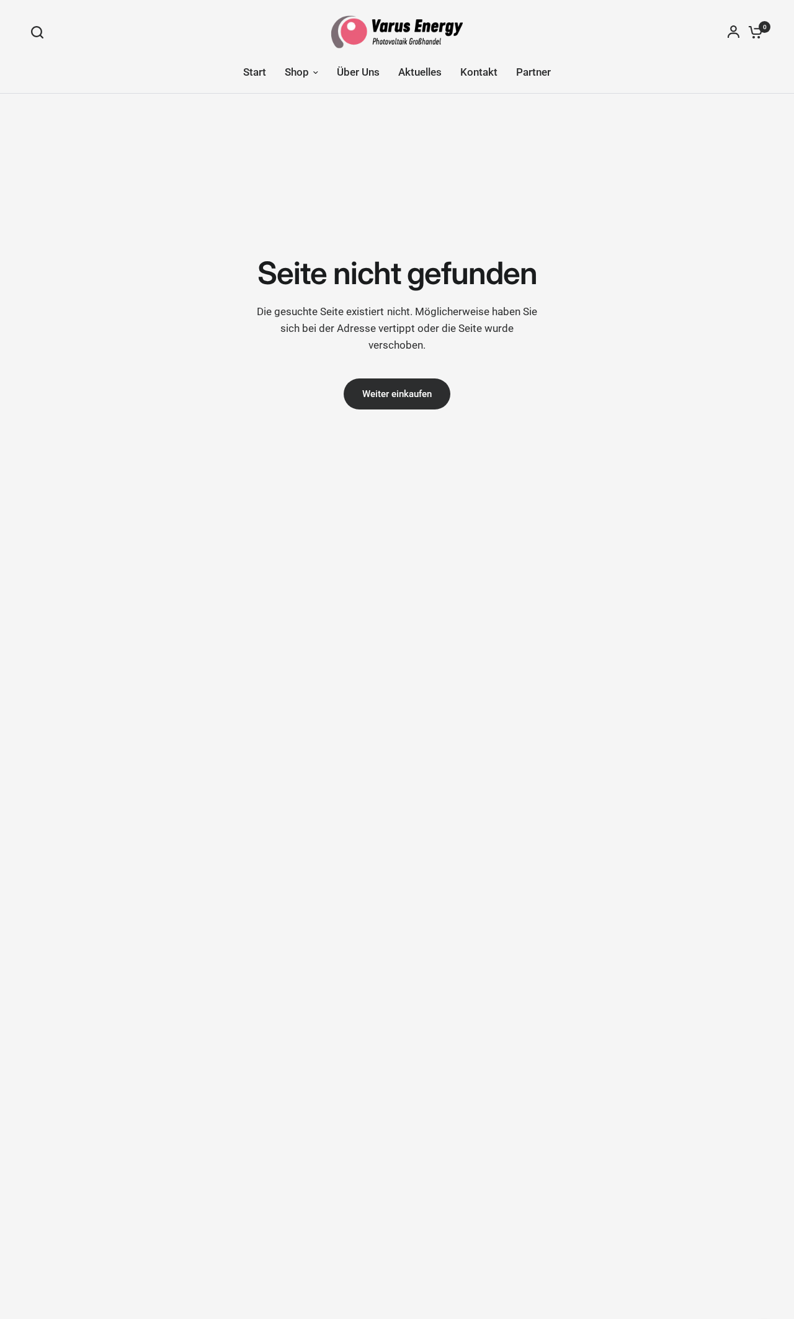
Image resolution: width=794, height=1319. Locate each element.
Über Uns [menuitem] (358, 72)
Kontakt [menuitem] (478, 72)
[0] (752, 32)
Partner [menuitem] (533, 72)
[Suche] (40, 32)
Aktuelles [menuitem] (420, 72)
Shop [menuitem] (297, 72)
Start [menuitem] (254, 72)
